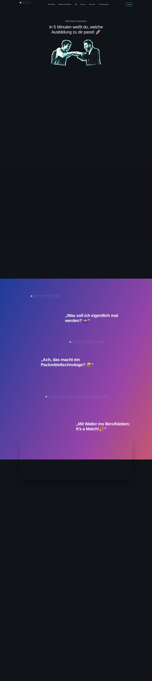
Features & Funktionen (64, 4)
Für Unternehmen (104, 4)
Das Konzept (51, 4)
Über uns (83, 4)
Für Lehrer (92, 4)
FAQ (76, 4)
